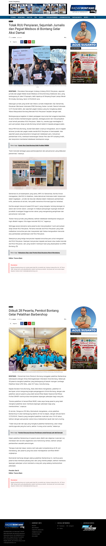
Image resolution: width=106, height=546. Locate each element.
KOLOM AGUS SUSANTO (78, 74)
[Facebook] (89, 2)
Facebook (61, 526)
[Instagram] (91, 2)
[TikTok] (58, 528)
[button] (94, 17)
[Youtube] (96, 2)
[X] (92, 2)
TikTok (61, 528)
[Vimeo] (94, 2)
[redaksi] (10, 37)
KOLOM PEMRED (75, 48)
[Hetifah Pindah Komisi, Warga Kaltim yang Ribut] (83, 68)
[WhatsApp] (33, 41)
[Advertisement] (37, 288)
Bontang (11, 21)
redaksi (14, 37)
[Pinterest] (29, 41)
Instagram (71, 526)
